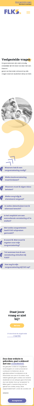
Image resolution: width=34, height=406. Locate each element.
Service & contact (25, 4)
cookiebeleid (17, 363)
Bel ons (17, 325)
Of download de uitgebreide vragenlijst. (17, 335)
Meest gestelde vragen (23, 2)
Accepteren (17, 400)
